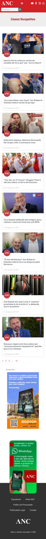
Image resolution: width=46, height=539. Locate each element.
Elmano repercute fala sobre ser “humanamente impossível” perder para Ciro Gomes (23, 346)
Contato (33, 510)
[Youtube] (32, 3)
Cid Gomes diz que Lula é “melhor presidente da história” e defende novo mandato (21, 304)
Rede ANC (30, 499)
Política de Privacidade (23, 505)
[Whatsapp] (43, 3)
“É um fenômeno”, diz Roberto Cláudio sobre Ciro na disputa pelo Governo (22, 262)
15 (17, 361)
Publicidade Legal (17, 510)
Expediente (16, 499)
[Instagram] (39, 3)
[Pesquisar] (20, 9)
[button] (22, 3)
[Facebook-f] (36, 3)
